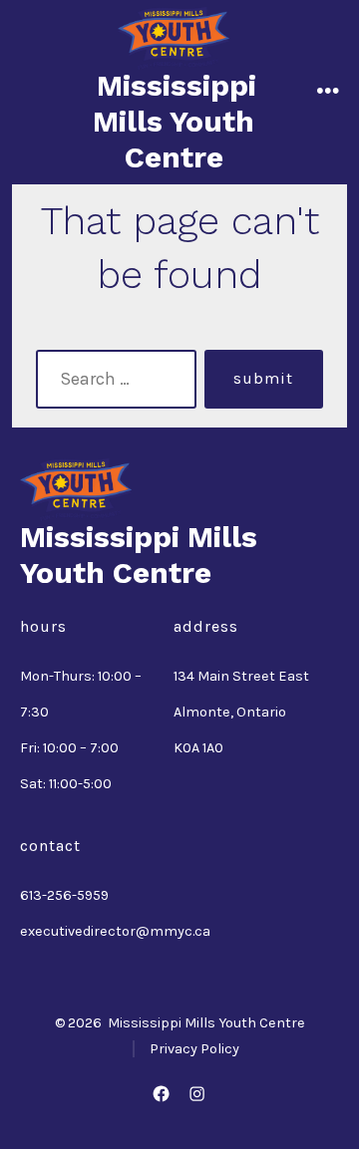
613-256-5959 (64, 895)
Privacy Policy (194, 1048)
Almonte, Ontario (230, 712)
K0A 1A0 (198, 747)
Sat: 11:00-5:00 (66, 783)
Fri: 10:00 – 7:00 (69, 747)
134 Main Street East (241, 676)
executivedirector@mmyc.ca (115, 931)
